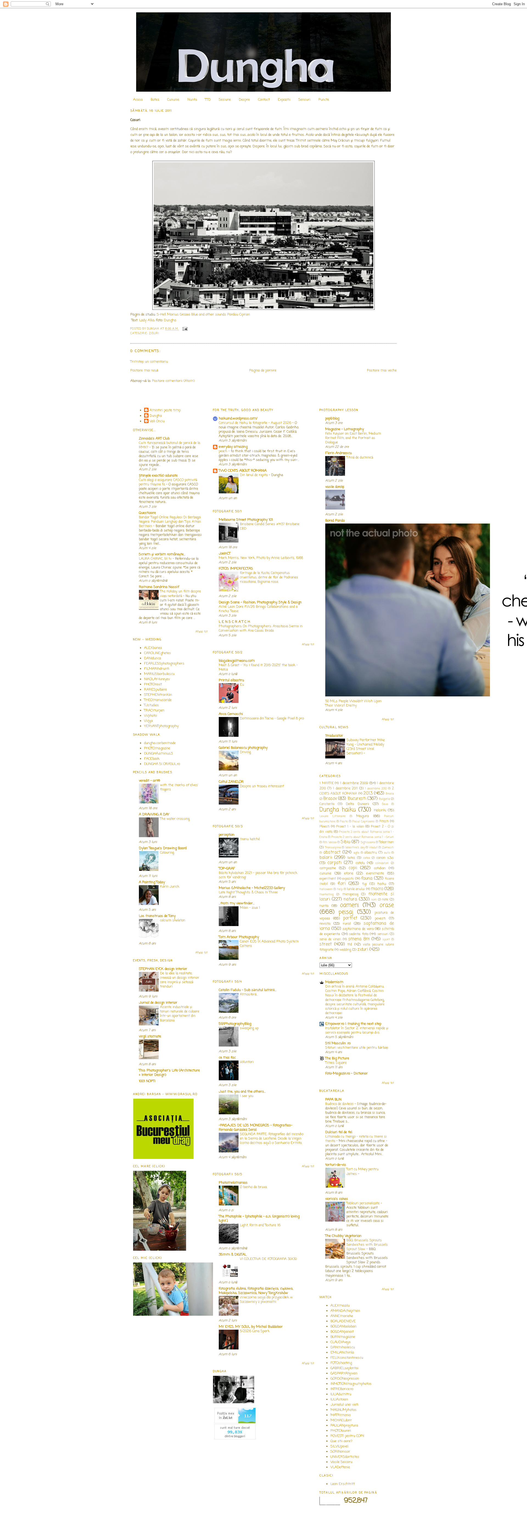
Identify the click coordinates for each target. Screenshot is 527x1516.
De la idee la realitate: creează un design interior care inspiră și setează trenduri (179, 980)
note (385, 899)
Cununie (173, 99)
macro (377, 889)
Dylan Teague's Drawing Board (163, 848)
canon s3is (385, 857)
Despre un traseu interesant (262, 786)
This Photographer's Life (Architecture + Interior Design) (169, 1073)
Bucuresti (357, 798)
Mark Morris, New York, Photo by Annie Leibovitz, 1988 (261, 558)
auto (387, 853)
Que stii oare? (341, 1441)
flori (342, 884)
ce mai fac (227, 1057)
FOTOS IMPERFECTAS (236, 568)
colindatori (382, 863)
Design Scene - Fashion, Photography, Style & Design (260, 602)
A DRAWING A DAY (154, 814)
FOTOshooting (341, 1363)
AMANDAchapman (345, 1311)
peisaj (345, 912)
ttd (349, 944)
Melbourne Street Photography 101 (246, 519)
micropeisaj (350, 894)
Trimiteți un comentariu (149, 361)
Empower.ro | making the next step (353, 1023)
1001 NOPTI (147, 1081)
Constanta (326, 804)
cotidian (380, 868)
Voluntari (247, 1062)
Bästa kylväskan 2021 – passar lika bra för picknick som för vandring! (258, 875)
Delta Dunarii (357, 804)
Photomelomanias (233, 1182)
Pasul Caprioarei (363, 821)
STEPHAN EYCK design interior (163, 969)
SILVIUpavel (339, 1446)
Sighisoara (368, 842)
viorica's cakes (336, 1199)
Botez (155, 99)
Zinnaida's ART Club (154, 438)
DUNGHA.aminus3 (158, 753)
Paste (344, 821)
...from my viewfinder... (236, 903)
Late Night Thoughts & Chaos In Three (248, 892)
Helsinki (380, 810)
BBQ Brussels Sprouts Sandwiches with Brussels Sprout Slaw (367, 1245)
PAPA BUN (333, 1099)
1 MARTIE (326, 783)
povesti (380, 918)
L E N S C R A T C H (234, 622)
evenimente (375, 873)
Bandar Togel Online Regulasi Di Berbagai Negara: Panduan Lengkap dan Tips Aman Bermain (170, 522)
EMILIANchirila (342, 1352)
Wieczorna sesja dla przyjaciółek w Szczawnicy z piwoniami (266, 1299)
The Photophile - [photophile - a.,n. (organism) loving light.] (259, 1219)
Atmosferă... (249, 994)
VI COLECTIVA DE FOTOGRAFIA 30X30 (268, 1259)
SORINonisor (340, 1451)
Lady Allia (146, 320)
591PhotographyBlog (235, 1023)
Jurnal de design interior (158, 1002)
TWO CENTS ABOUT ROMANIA (243, 470)
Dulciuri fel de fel (338, 1132)
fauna (366, 878)
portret (350, 918)
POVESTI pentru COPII (347, 1436)
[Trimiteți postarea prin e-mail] (184, 329)
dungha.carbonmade (160, 743)
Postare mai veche (382, 370)
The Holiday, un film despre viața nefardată (180, 593)
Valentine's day (355, 847)
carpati (334, 863)
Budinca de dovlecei (340, 1104)
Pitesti (384, 821)
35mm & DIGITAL (232, 1254)
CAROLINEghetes (157, 653)
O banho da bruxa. (253, 1187)
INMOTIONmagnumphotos (351, 1383)
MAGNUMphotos (343, 1410)
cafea (366, 858)
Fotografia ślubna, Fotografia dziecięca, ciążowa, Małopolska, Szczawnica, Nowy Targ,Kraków (256, 1291)
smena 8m (359, 939)
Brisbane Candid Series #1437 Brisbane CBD (269, 526)
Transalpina (333, 847)
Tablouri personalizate (363, 1203)
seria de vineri (330, 939)
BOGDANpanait (342, 1331)
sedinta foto (358, 934)
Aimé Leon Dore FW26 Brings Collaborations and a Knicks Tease (258, 609)
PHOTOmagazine (157, 748)
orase (387, 905)
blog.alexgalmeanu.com (237, 660)
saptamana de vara (358, 929)
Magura (362, 816)
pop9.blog (332, 418)
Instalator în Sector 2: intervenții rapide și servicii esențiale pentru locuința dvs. (356, 1030)
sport (386, 939)
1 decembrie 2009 (354, 783)
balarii (325, 857)
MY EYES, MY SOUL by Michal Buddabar (251, 1326)
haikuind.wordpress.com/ (238, 418)
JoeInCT (225, 553)
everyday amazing (233, 446)
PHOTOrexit (153, 684)
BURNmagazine (342, 1337)
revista (324, 923)
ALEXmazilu (340, 1305)
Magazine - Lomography (344, 429)
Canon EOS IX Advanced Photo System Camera (269, 944)
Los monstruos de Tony (157, 916)
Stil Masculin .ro (338, 1043)
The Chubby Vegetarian (343, 1236)
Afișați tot (201, 632)
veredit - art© (149, 780)
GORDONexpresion (344, 1378)
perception (226, 834)
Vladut (373, 847)
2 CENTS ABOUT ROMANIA (356, 791)
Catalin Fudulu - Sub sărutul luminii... (247, 990)
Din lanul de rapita (254, 475)
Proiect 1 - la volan (350, 826)
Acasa (138, 99)
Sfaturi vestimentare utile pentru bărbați (356, 1047)
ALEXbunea (153, 648)
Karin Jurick (169, 886)
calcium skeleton (172, 920)
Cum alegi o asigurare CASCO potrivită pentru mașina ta (168, 482)
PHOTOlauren (340, 1430)
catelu (360, 863)
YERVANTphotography (161, 726)
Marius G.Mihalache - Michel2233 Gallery (252, 888)
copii (353, 868)
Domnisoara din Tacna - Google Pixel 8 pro (272, 718)
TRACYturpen (154, 710)
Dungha (170, 320)
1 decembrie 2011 (345, 788)
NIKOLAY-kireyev (157, 679)
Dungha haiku (337, 810)
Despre (244, 99)
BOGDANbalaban (343, 1326)
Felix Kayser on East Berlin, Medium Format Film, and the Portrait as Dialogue (353, 438)
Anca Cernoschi (231, 714)
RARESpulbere (155, 689)
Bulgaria (384, 799)
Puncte (323, 99)
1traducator (334, 735)
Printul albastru (231, 680)
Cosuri (135, 120)
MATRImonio (340, 1415)
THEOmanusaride (158, 700)
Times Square (336, 1062)
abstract (332, 852)
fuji (364, 884)
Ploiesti (324, 826)
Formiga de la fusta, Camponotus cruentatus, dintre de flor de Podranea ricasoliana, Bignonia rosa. (269, 577)
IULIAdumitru (340, 1394)
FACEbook (151, 758)
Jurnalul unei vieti (344, 1404)
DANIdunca (152, 658)
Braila (390, 794)
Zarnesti (388, 847)
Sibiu (345, 842)
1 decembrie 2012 (376, 788)
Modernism (334, 982)
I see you (246, 1096)
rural (347, 923)
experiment (327, 878)
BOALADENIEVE (343, 1321)
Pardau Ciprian (238, 314)
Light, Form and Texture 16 (260, 1225)
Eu (242, 684)
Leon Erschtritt (342, 1484)
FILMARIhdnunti (156, 668)
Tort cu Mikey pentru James (362, 1171)
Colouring (167, 852)
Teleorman (386, 842)
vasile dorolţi (334, 487)
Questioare (147, 513)
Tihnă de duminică (359, 457)
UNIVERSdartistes (344, 1456)
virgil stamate (150, 1036)
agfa (356, 853)
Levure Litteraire (332, 816)
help (340, 889)
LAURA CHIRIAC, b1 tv (156, 558)
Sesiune (225, 99)
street (325, 944)
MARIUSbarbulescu (159, 674)
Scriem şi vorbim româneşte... (162, 554)
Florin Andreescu (338, 453)
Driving (245, 752)
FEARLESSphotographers (164, 663)
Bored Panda (335, 520)
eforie (348, 873)
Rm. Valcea (330, 842)
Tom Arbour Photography (239, 937)
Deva (385, 804)
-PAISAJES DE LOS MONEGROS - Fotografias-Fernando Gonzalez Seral (255, 1127)
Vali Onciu (157, 421)
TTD (208, 99)
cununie (325, 873)
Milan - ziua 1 (250, 907)
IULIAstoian (339, 1399)
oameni (349, 905)
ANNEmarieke (341, 1316)
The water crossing (175, 819)
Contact (264, 99)
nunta (324, 906)
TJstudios (151, 705)
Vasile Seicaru (341, 1462)
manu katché (250, 839)
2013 (367, 793)
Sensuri (304, 99)
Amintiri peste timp (165, 410)
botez (351, 858)
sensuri (382, 934)
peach (223, 451)
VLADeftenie (340, 1467)
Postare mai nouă (144, 370)
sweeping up (249, 1028)
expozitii (348, 878)
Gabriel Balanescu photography (243, 747)
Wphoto (150, 715)
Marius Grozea (178, 314)
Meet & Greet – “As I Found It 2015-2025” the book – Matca (258, 667)
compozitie (327, 868)
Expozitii (284, 99)
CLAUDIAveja (340, 1342)
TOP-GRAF (227, 868)
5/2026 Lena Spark (255, 1331)
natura (350, 899)
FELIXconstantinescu (346, 1357)
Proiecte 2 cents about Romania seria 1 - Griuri (363, 837)
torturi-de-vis (335, 1165)
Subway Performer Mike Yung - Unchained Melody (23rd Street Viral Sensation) (365, 747)
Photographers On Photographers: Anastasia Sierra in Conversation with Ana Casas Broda (260, 628)
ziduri (154, 333)
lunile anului (356, 889)
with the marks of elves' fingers (179, 787)
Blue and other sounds (208, 314)
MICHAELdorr (341, 1420)
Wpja (148, 721)
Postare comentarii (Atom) (173, 381)
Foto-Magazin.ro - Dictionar (346, 1073)
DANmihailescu (342, 1347)
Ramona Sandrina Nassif (159, 587)
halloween (326, 889)
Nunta (192, 99)
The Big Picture (337, 1058)
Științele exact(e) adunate (158, 475)
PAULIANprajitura (344, 1425)
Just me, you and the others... (242, 1091)
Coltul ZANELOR (231, 781)
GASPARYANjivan (343, 1373)
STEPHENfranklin (158, 694)
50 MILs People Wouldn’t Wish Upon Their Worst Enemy (353, 703)
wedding (345, 949)
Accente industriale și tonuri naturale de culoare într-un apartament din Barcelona (179, 1014)
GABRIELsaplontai (344, 1368)
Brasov (330, 798)
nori (374, 900)
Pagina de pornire (262, 370)
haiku (381, 884)
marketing (326, 894)
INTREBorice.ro (341, 1389)
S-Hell (161, 314)
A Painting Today (152, 882)
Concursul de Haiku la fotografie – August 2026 (255, 423)
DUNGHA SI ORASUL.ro (162, 764)
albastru (370, 852)
